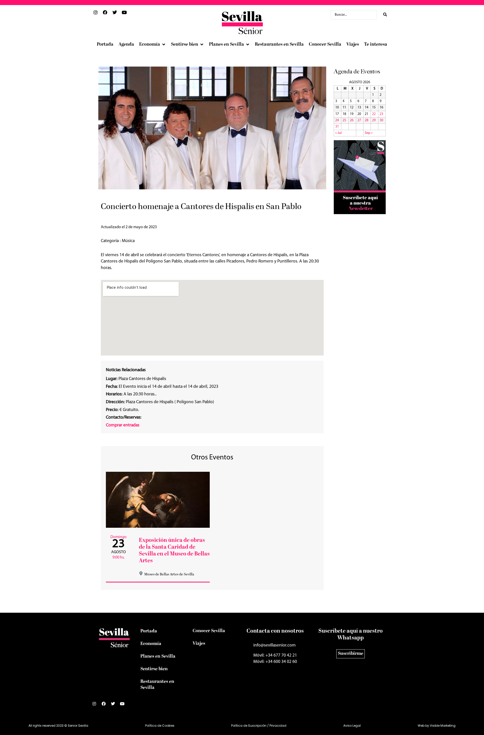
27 (359, 120)
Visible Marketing (443, 725)
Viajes (199, 643)
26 (351, 120)
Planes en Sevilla (157, 656)
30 (381, 120)
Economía (150, 643)
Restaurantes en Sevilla (157, 684)
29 (374, 120)
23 (381, 114)
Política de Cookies (159, 725)
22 (374, 114)
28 (366, 120)
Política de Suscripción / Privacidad (258, 725)
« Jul (338, 133)
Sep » (369, 133)
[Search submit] (385, 14)
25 (344, 120)
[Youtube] (124, 706)
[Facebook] (106, 706)
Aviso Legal (352, 725)
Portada (148, 631)
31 (337, 127)
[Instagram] (96, 706)
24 (337, 120)
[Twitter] (115, 706)
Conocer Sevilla (209, 631)
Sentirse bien (154, 669)
